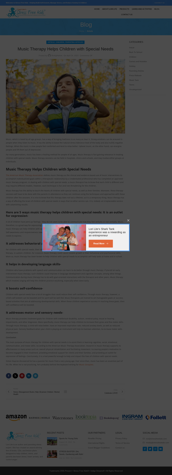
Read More (98, 243)
